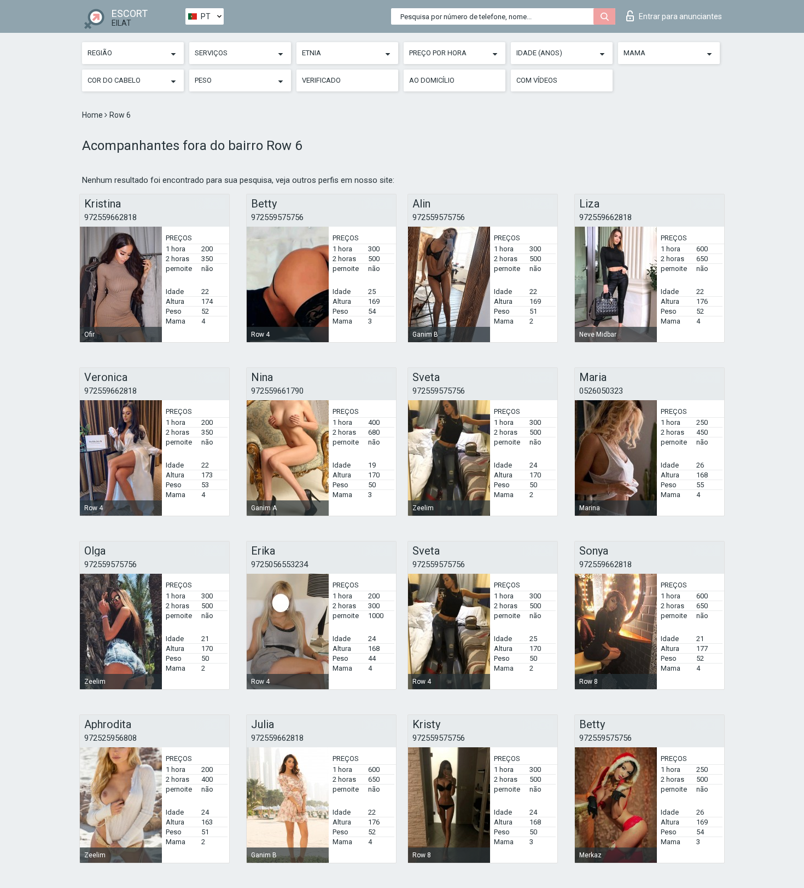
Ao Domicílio (432, 80)
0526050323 (601, 391)
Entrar (680, 16)
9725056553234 (279, 564)
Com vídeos (536, 80)
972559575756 (277, 217)
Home (93, 115)
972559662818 (110, 217)
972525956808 (110, 738)
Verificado (321, 80)
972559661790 (277, 391)
